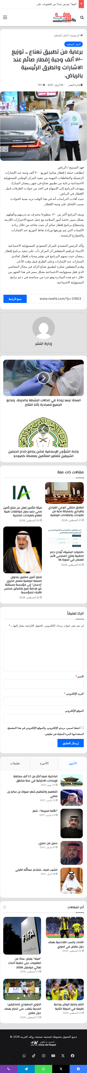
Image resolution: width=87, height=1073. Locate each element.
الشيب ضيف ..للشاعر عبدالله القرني (36, 869)
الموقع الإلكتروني (74, 710)
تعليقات (15, 763)
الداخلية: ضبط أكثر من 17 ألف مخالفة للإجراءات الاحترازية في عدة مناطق (35, 779)
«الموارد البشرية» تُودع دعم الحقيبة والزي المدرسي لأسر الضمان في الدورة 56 (67, 556)
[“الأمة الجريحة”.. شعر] (71, 823)
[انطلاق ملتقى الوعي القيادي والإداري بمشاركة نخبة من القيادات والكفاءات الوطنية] (64, 493)
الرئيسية (75, 35)
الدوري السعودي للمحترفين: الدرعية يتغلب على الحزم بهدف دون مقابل (22, 1009)
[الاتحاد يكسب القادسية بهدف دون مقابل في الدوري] (65, 927)
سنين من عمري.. (47, 843)
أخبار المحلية (61, 35)
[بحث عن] (82, 18)
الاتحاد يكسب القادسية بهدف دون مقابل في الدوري (66, 944)
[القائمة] (5, 18)
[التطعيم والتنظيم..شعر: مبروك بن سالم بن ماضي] (71, 798)
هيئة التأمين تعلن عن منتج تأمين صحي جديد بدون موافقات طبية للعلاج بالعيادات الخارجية (22, 511)
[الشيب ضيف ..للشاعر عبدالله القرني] (71, 881)
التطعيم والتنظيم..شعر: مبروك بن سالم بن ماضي (32, 794)
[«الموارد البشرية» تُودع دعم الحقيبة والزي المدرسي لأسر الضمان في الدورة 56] (64, 537)
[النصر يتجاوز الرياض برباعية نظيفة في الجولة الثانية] (65, 989)
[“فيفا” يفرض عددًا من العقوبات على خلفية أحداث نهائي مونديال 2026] (22, 936)
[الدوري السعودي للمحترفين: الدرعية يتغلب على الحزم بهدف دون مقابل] (22, 989)
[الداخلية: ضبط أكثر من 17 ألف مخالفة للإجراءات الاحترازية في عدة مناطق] (71, 780)
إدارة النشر (74, 84)
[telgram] (14, 1056)
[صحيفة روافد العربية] (64, 17)
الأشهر (73, 763)
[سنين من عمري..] (71, 853)
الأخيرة (44, 763)
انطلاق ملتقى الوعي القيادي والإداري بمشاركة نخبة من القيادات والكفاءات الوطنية (66, 511)
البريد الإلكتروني (74, 693)
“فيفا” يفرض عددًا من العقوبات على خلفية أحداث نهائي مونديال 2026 (24, 963)
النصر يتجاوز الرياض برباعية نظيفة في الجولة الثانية (69, 1006)
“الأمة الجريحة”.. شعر (45, 811)
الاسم (79, 676)
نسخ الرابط (15, 299)
